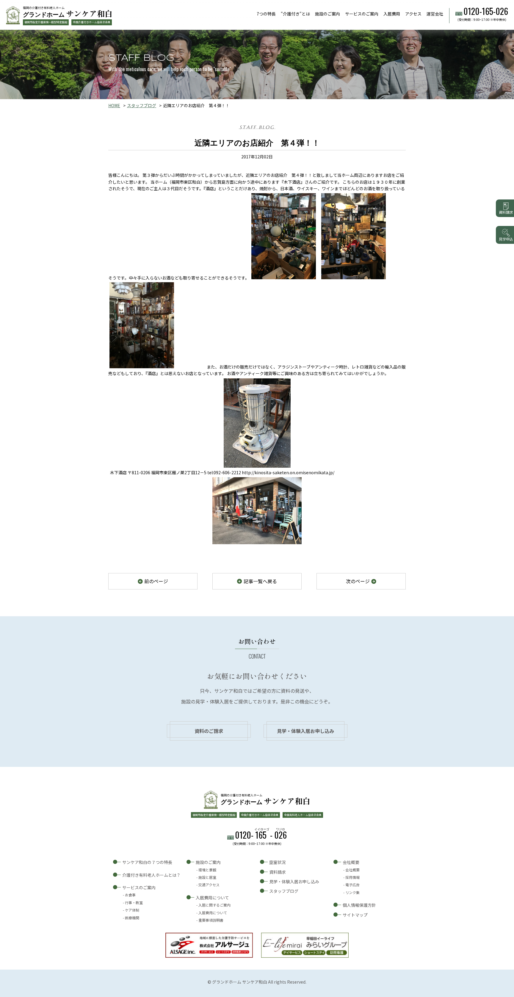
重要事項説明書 (210, 920)
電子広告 (352, 884)
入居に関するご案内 (214, 904)
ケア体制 (132, 909)
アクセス (413, 14)
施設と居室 (207, 877)
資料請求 (277, 872)
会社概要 (351, 862)
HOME (114, 105)
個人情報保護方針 (359, 905)
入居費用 (391, 14)
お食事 (130, 894)
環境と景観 (207, 869)
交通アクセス (209, 884)
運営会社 (435, 14)
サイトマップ (355, 915)
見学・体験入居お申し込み (305, 730)
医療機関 (132, 917)
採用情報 (352, 877)
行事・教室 (134, 902)
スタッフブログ (141, 105)
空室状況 (277, 862)
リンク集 (352, 892)
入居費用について (212, 898)
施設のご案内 (327, 14)
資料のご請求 (209, 730)
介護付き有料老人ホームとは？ (151, 875)
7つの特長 (266, 14)
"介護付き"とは (295, 14)
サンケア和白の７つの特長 (147, 862)
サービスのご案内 (361, 14)
